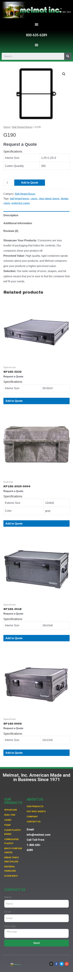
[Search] (67, 56)
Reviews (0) (10, 230)
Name (8, 897)
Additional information (17, 223)
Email (7, 911)
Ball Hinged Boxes (22, 127)
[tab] (36, 215)
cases (34, 198)
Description (10, 215)
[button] (36, 24)
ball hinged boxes (19, 198)
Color (8, 510)
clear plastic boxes (49, 198)
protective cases (21, 203)
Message (10, 926)
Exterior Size (12, 502)
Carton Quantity (14, 165)
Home (6, 127)
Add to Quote (29, 182)
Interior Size (12, 157)
